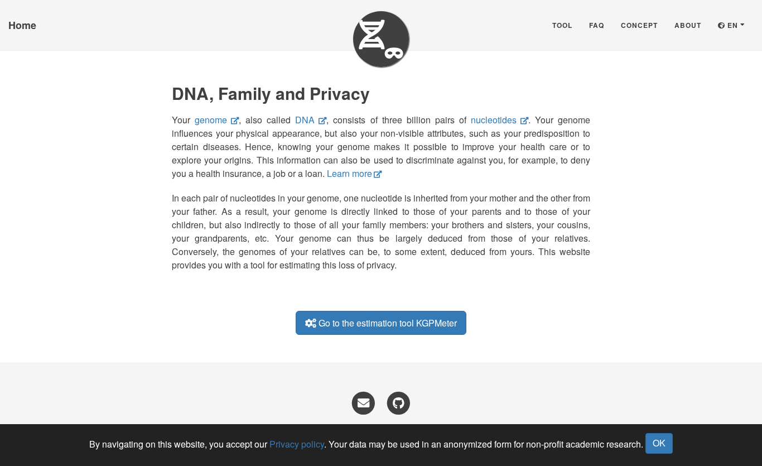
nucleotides (494, 119)
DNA (305, 119)
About (687, 25)
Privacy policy (296, 444)
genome (211, 119)
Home (22, 25)
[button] (732, 25)
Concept (639, 25)
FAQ (596, 25)
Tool (562, 25)
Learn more (349, 173)
